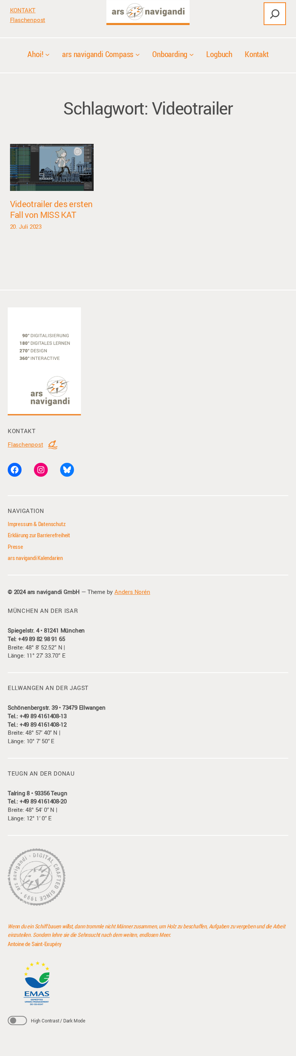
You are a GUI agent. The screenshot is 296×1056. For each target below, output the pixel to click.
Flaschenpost (27, 20)
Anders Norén (132, 591)
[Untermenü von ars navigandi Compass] (137, 54)
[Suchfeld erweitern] (275, 13)
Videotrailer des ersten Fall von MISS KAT (51, 209)
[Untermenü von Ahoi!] (47, 54)
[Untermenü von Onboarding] (191, 54)
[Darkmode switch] (17, 1020)
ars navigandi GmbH (53, 591)
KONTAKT (23, 10)
